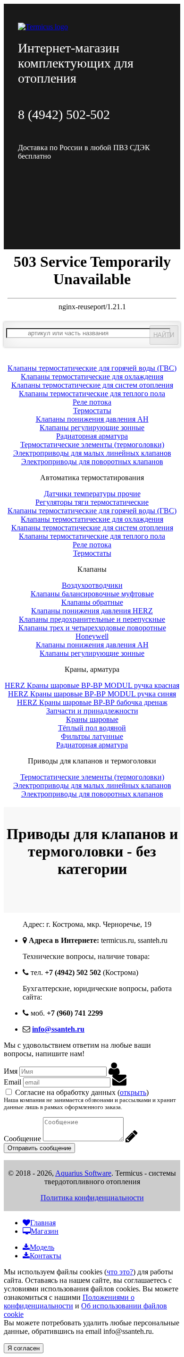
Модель (42, 1247)
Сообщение (22, 1139)
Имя (10, 1071)
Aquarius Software (83, 1173)
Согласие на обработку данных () (82, 1092)
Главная (43, 1223)
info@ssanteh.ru (58, 1029)
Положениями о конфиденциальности (69, 1301)
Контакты (45, 1256)
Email (12, 1082)
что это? (120, 1272)
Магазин (45, 1231)
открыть (133, 1092)
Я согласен (24, 1348)
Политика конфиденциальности (92, 1198)
